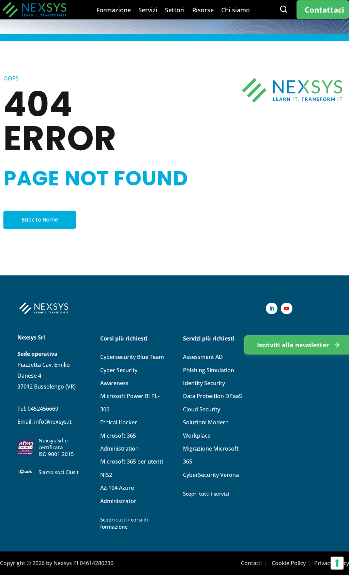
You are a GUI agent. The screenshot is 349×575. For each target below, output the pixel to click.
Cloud (201, 409)
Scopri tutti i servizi (206, 493)
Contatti (251, 563)
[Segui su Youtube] (286, 308)
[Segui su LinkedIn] (271, 308)
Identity (204, 383)
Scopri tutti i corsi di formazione (124, 523)
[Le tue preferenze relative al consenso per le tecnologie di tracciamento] (337, 563)
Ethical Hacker (118, 422)
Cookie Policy (289, 563)
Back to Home (39, 219)
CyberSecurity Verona (211, 475)
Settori (175, 10)
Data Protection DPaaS (212, 396)
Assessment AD (203, 357)
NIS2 (106, 475)
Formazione (113, 10)
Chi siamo (235, 10)
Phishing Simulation (208, 370)
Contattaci (324, 9)
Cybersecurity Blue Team (132, 357)
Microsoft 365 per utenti (131, 461)
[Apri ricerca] (283, 9)
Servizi (147, 10)
